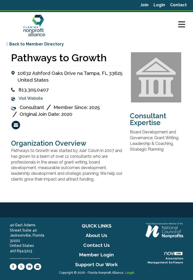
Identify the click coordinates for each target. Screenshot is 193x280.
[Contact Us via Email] (37, 266)
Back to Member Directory (36, 44)
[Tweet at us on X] (21, 266)
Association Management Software (165, 260)
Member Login (96, 254)
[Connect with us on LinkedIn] (29, 266)
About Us (96, 235)
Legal (129, 272)
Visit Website (31, 98)
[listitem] (144, 5)
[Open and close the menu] (126, 25)
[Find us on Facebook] (13, 266)
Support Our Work (96, 264)
